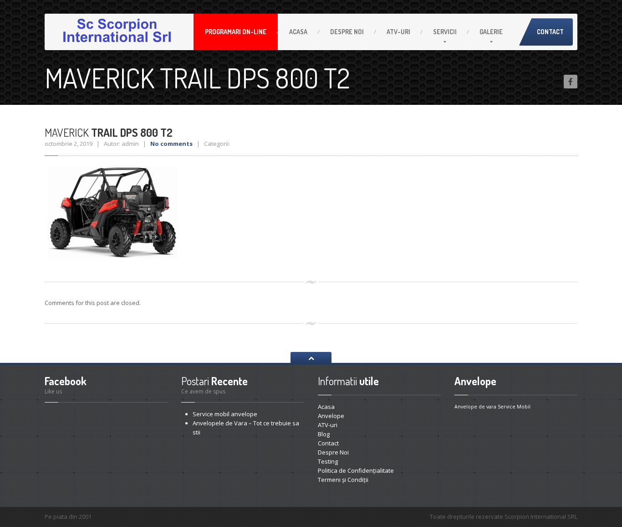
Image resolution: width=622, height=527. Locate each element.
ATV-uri (398, 32)
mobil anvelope (225, 414)
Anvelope (331, 416)
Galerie (491, 32)
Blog (324, 434)
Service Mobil (514, 406)
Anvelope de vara (475, 406)
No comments (171, 144)
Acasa (298, 32)
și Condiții (343, 479)
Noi (347, 32)
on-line (235, 32)
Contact (550, 32)
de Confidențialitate (356, 470)
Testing (328, 461)
